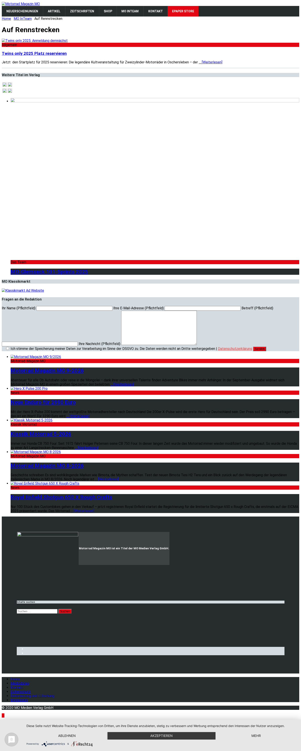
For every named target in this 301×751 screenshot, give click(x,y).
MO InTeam (23, 19)
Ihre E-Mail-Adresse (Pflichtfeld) (139, 308)
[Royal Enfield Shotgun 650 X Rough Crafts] (45, 483)
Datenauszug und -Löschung (32, 696)
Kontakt (17, 687)
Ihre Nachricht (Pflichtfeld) (100, 344)
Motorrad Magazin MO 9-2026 (47, 370)
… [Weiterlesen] (210, 62)
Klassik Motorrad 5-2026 (41, 434)
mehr (256, 736)
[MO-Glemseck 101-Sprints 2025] (155, 101)
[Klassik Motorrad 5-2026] (31, 420)
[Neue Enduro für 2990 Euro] (29, 388)
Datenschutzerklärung (235, 349)
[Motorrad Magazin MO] (21, 4)
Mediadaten (20, 683)
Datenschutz (21, 692)
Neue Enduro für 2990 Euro (43, 402)
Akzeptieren (161, 736)
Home (15, 679)
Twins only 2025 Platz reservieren (34, 53)
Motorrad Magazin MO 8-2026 (47, 466)
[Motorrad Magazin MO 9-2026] (36, 357)
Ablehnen (67, 736)
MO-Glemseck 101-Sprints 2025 (49, 272)
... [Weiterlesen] (122, 384)
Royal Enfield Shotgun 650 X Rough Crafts (61, 497)
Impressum (19, 700)
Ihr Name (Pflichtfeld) (19, 308)
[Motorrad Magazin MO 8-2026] (36, 452)
